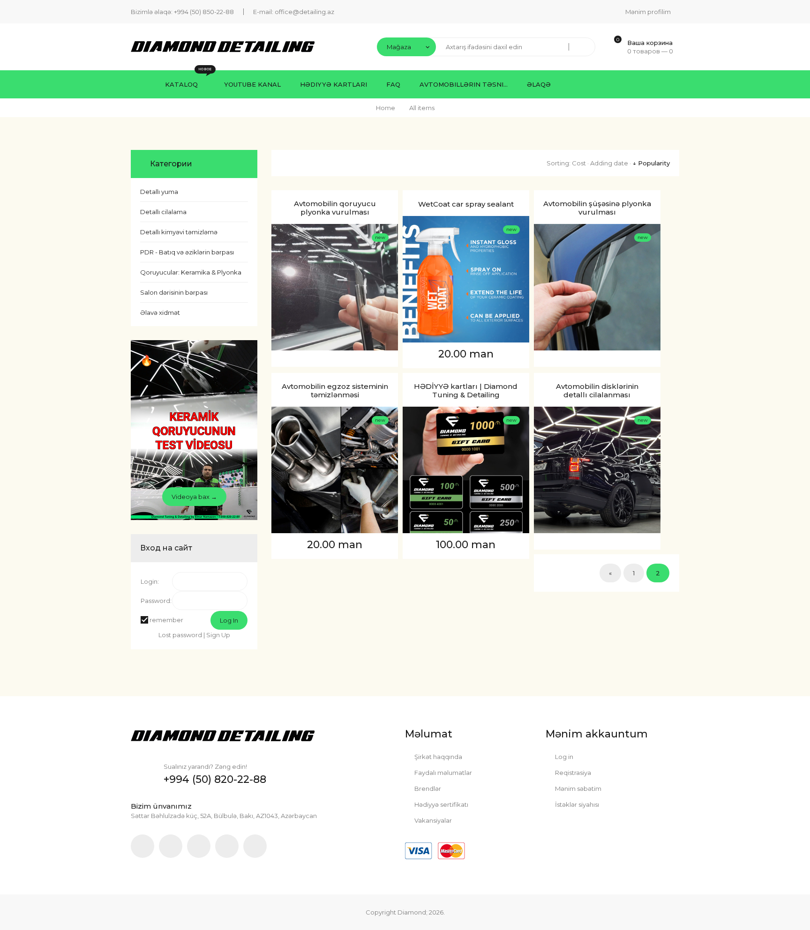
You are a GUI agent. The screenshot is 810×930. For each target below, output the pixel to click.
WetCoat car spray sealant (466, 204)
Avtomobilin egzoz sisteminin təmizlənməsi (335, 390)
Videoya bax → (194, 496)
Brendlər (427, 788)
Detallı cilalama (163, 212)
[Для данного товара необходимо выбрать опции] (280, 254)
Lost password (180, 635)
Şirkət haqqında (437, 756)
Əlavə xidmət (160, 312)
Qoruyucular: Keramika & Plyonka (190, 272)
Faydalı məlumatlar (442, 772)
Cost (579, 163)
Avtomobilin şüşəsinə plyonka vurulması (597, 208)
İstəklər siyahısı (576, 804)
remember (166, 620)
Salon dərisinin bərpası (174, 292)
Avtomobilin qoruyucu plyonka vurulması (335, 208)
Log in (563, 756)
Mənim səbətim (577, 788)
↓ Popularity (651, 163)
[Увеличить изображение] (280, 298)
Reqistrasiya (572, 772)
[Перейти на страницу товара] (334, 287)
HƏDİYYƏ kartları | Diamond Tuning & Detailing (466, 390)
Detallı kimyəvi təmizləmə (179, 232)
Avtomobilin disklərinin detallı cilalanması (597, 390)
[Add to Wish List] (280, 276)
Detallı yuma (159, 191)
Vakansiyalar (432, 820)
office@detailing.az (304, 11)
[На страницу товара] (280, 320)
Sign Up (218, 635)
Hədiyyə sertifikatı (440, 804)
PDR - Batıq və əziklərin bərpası (187, 252)
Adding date (609, 163)
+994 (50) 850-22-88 (204, 11)
